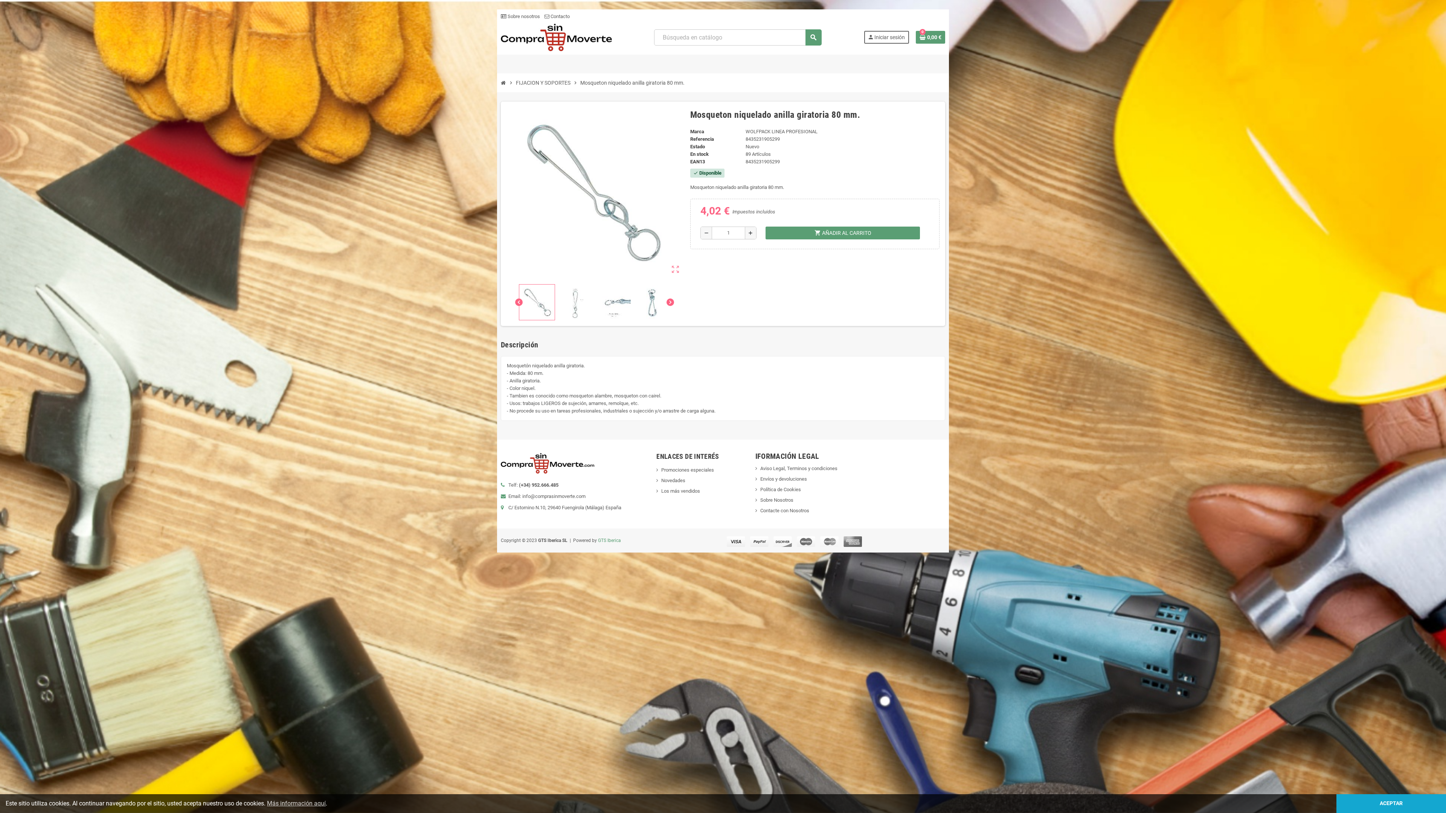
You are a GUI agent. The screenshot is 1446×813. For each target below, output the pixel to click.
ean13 (697, 161)
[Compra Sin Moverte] (556, 37)
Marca (697, 131)
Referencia (702, 139)
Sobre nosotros (523, 16)
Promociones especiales (687, 470)
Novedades (673, 480)
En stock (699, 154)
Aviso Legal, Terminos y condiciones (798, 468)
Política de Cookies (780, 489)
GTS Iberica (609, 540)
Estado (697, 146)
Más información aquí (296, 803)
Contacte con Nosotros (784, 510)
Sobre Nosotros (776, 500)
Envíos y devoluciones (783, 479)
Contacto (559, 16)
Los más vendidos (680, 491)
